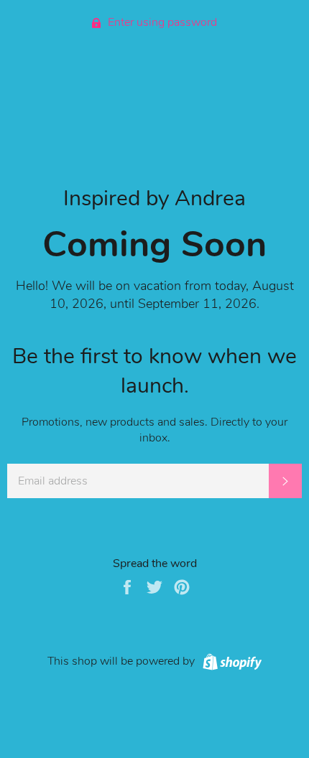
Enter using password (161, 22)
